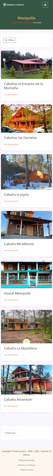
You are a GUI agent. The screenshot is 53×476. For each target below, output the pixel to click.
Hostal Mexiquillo (17, 293)
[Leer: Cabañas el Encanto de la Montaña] (26, 64)
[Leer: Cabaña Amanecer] (26, 379)
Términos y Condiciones (26, 465)
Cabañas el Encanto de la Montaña (23, 85)
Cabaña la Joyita (16, 194)
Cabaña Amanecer (18, 399)
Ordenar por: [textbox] (10, 433)
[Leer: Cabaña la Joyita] (26, 171)
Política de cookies (26, 470)
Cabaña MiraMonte (19, 244)
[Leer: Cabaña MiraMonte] (26, 224)
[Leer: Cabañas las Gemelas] (26, 118)
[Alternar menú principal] (45, 5)
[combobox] (11, 433)
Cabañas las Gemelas (20, 137)
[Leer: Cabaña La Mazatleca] (26, 326)
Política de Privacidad (26, 460)
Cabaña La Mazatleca (20, 348)
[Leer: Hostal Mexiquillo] (26, 274)
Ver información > (11, 94)
